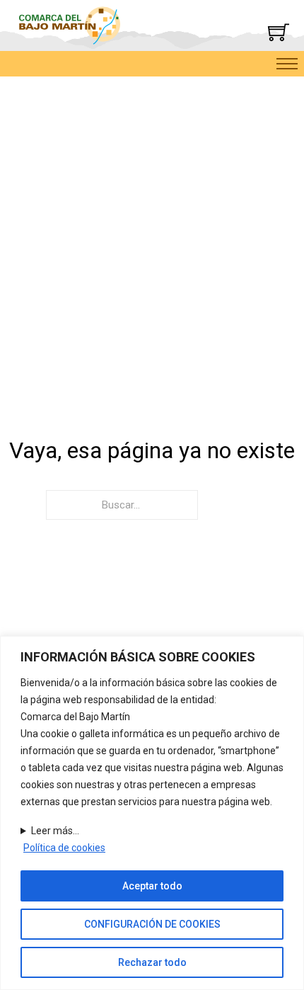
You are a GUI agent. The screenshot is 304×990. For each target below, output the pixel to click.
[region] (152, 813)
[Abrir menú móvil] (287, 63)
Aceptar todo (152, 886)
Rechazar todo (152, 962)
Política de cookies (64, 847)
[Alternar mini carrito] (278, 31)
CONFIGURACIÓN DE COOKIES (152, 924)
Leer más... (55, 830)
